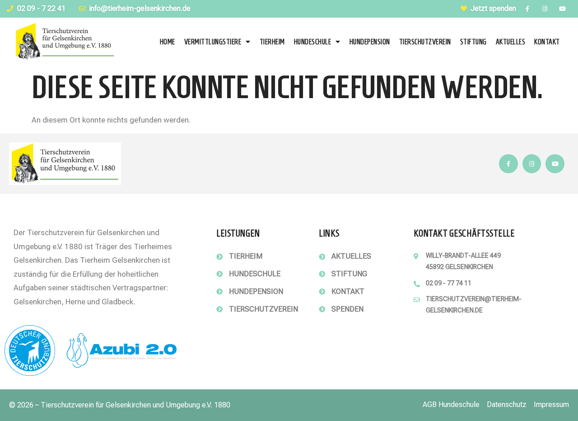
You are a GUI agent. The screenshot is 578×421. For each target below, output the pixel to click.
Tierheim (272, 42)
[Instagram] (545, 9)
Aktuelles (511, 42)
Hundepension (370, 42)
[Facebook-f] (527, 9)
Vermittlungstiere (213, 42)
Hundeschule (312, 42)
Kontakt (547, 42)
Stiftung (473, 42)
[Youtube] (562, 9)
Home (167, 42)
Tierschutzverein (425, 42)
